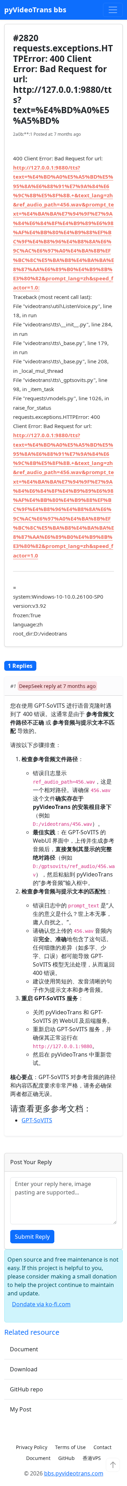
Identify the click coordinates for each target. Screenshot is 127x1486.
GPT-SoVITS (37, 1120)
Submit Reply (32, 1237)
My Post (20, 1409)
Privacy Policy (31, 1447)
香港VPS (92, 1458)
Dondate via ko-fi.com (41, 1304)
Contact (102, 1447)
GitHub (66, 1458)
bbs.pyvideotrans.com (73, 1473)
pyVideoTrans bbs (35, 9)
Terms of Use (70, 1447)
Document (24, 1349)
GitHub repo (26, 1389)
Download (23, 1369)
